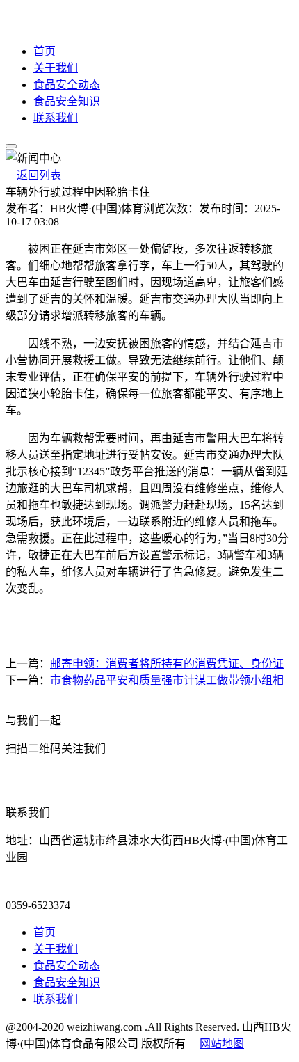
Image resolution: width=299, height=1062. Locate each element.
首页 (44, 51)
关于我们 (55, 68)
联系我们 (55, 118)
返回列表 (33, 175)
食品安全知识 (66, 101)
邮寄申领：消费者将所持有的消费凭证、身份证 (167, 663)
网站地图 (222, 1043)
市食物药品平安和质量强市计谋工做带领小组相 (167, 680)
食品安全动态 (66, 84)
